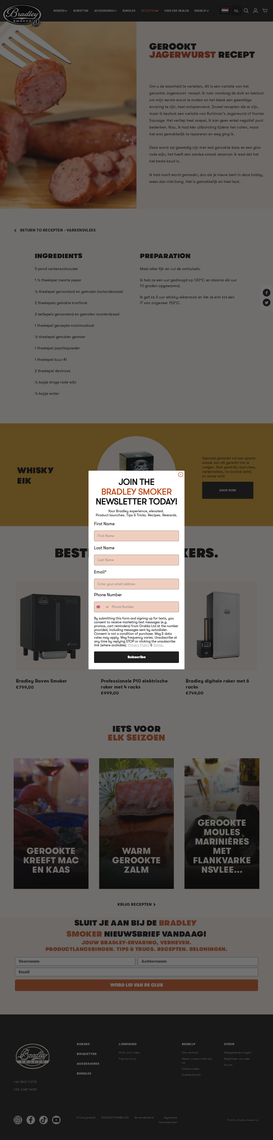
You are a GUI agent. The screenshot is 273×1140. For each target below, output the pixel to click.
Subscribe (137, 657)
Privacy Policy (139, 645)
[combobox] (102, 607)
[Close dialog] (181, 474)
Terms (158, 645)
